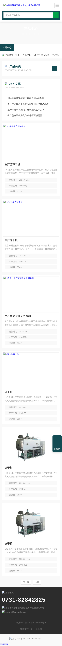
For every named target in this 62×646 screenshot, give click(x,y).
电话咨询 (57, 449)
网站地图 (4, 644)
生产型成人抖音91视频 (18, 316)
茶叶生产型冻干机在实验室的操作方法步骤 (28, 104)
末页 (37, 582)
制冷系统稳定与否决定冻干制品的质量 (25, 98)
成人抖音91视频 (41, 55)
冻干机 (8, 391)
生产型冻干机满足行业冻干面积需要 (24, 115)
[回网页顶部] (57, 438)
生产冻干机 (11, 240)
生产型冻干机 (12, 164)
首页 (17, 55)
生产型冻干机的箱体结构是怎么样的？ (25, 109)
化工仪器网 (36, 629)
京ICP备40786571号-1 (35, 622)
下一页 (26, 582)
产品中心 (7, 47)
